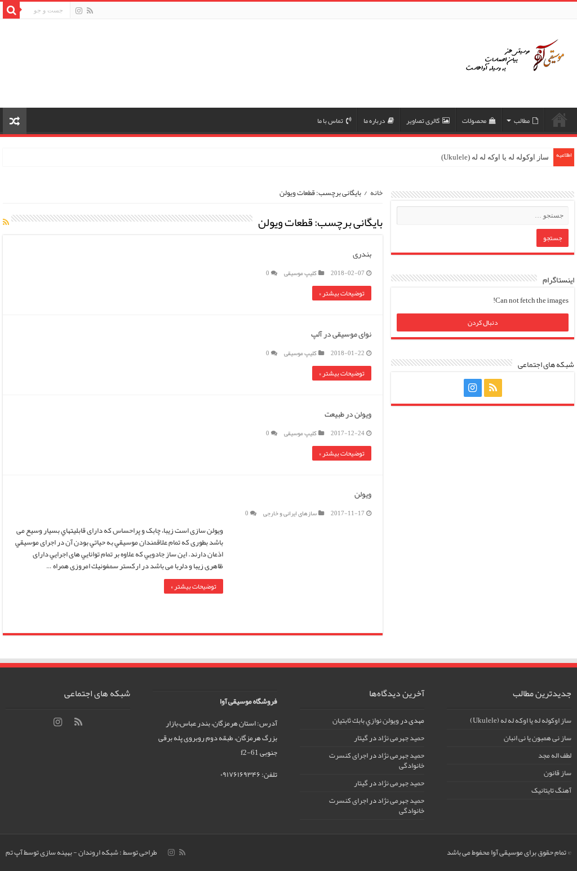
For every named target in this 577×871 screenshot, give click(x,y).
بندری (362, 254)
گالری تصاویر (423, 120)
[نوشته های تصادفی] (14, 121)
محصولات (474, 120)
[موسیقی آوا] (512, 63)
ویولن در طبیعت (348, 414)
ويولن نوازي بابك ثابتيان (365, 720)
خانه (376, 192)
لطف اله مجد (554, 755)
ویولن (362, 494)
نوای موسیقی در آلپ (341, 334)
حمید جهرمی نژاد (401, 738)
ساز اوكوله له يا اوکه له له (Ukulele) (495, 157)
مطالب (522, 120)
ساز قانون (557, 773)
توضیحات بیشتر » (342, 293)
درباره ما (374, 120)
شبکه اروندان (98, 852)
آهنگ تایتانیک (551, 790)
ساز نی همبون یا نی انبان (537, 738)
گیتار (361, 738)
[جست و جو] (11, 10)
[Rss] (90, 11)
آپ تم (14, 852)
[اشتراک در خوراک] (6, 222)
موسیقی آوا (559, 119)
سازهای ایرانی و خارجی (290, 513)
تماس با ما (330, 120)
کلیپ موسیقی (300, 273)
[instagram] (78, 11)
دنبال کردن (483, 322)
